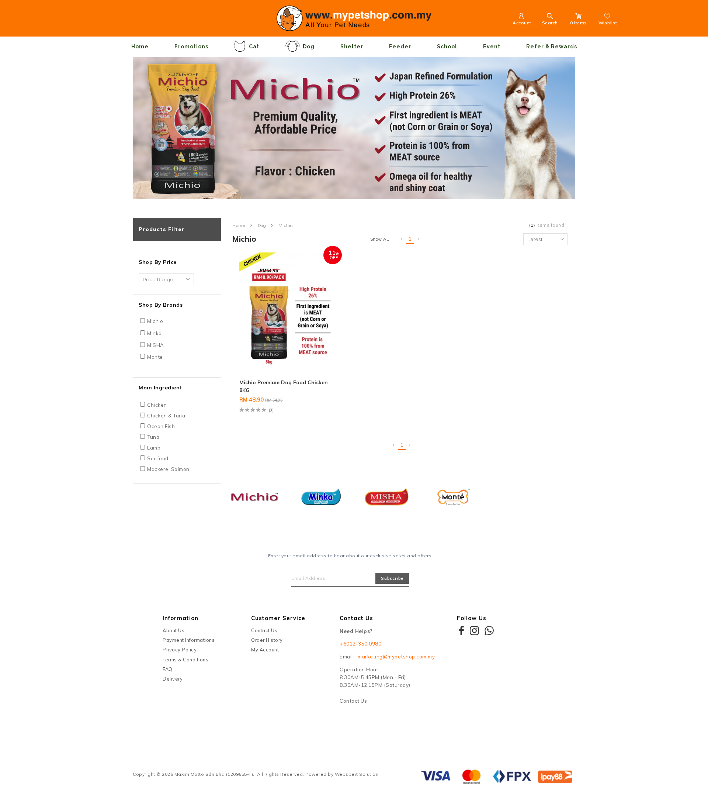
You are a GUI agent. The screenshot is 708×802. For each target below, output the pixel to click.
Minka (154, 333)
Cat (254, 46)
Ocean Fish (161, 426)
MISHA (155, 345)
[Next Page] (418, 239)
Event (491, 46)
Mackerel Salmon (168, 469)
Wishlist (607, 22)
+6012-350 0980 (360, 644)
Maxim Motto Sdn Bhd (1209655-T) (213, 774)
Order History (267, 640)
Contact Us (264, 630)
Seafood (158, 458)
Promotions (191, 46)
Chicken (157, 405)
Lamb (153, 448)
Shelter (351, 46)
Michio (155, 321)
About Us (173, 630)
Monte (155, 357)
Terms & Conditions (185, 659)
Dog (309, 46)
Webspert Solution (357, 774)
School (447, 46)
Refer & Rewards (551, 46)
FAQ (168, 669)
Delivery (173, 679)
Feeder (400, 46)
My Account (265, 650)
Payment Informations (189, 640)
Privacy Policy (180, 650)
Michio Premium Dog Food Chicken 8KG (283, 386)
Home (140, 46)
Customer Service (278, 618)
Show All (379, 239)
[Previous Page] (402, 239)
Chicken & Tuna (166, 416)
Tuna (153, 437)
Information (180, 618)
